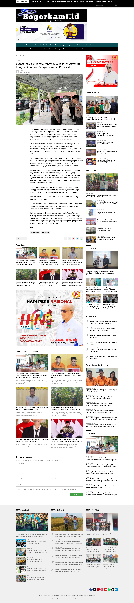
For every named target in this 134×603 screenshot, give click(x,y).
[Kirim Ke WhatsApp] (81, 238)
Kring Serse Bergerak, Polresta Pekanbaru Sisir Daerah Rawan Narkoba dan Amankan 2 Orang (102, 418)
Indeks (23, 5)
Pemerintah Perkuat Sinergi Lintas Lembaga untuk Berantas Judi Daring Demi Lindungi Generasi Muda (106, 161)
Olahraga (62, 45)
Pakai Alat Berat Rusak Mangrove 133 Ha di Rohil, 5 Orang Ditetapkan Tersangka (100, 397)
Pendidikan (75, 49)
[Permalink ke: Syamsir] (17, 71)
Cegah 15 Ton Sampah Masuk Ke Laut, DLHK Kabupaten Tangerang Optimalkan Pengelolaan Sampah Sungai (68, 549)
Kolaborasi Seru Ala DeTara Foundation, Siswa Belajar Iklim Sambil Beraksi (101, 196)
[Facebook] (91, 589)
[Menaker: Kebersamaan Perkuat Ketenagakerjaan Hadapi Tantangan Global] (102, 105)
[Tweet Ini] (69, 238)
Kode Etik (48, 595)
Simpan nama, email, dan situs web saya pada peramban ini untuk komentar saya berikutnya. (47, 489)
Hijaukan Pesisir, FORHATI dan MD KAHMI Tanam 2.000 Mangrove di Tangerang (68, 556)
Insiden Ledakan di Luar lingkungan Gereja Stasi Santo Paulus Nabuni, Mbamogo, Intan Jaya (110, 566)
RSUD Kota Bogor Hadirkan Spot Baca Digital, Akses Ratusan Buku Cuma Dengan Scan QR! (110, 306)
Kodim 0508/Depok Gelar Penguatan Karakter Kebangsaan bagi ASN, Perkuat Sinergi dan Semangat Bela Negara (110, 549)
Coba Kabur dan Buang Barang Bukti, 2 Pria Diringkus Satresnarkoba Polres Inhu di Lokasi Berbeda (49, 262)
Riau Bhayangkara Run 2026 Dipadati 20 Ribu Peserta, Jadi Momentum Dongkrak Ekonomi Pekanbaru (37, 551)
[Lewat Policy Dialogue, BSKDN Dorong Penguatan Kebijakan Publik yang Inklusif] (91, 152)
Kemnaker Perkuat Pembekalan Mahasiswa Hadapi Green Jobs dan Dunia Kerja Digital (107, 134)
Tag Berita (71, 45)
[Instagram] (101, 589)
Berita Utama (28, 45)
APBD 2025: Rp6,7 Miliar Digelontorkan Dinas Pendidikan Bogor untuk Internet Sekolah (105, 229)
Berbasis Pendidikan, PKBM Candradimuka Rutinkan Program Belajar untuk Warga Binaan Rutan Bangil (107, 238)
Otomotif (53, 45)
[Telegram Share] (77, 238)
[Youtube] (105, 589)
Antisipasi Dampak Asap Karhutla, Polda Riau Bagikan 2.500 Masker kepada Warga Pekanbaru (50, 1)
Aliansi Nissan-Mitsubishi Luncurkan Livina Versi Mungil (103, 350)
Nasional (20, 49)
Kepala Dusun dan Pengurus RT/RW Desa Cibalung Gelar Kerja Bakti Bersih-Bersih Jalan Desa (69, 563)
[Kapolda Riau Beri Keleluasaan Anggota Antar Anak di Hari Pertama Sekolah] (91, 212)
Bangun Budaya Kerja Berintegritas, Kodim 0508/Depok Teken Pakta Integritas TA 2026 (93, 566)
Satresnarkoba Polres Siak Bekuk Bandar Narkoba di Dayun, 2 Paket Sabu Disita (99, 404)
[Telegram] (116, 589)
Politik (45, 45)
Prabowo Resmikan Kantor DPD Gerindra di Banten (103, 336)
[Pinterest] (98, 589)
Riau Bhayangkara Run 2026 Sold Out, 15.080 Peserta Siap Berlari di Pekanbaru (36, 569)
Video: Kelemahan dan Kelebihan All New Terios (103, 343)
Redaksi (56, 595)
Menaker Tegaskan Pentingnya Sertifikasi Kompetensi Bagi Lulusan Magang (107, 125)
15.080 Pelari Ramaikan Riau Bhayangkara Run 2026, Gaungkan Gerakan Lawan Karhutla (31, 535)
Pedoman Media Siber (79, 595)
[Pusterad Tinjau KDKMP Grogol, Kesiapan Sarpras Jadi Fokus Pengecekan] (102, 522)
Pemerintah (41, 49)
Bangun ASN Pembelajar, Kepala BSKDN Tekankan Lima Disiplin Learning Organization (107, 143)
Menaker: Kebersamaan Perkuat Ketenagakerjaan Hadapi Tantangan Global (100, 118)
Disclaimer (92, 595)
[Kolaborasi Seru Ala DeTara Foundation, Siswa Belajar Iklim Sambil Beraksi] (102, 182)
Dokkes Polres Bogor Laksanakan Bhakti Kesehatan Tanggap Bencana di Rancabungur (93, 306)
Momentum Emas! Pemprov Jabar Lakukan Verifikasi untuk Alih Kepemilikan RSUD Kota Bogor (100, 273)
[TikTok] (112, 589)
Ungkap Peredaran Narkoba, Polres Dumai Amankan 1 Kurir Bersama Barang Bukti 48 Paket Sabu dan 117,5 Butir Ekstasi (26, 262)
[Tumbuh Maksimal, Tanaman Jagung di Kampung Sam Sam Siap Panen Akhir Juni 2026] (26, 274)
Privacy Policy (65, 595)
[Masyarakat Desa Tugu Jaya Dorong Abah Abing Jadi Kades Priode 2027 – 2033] (49, 274)
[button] (116, 5)
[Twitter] (94, 589)
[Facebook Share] (65, 238)
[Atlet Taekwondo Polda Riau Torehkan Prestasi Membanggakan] (21, 543)
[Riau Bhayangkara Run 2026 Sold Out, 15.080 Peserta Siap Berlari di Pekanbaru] (21, 569)
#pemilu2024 (35, 232)
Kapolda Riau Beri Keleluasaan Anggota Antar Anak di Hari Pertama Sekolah (107, 212)
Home (19, 45)
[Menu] (17, 5)
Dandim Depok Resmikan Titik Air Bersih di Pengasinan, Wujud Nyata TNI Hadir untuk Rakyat (93, 549)
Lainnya (92, 45)
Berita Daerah (30, 49)
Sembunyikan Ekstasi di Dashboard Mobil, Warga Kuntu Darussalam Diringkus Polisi (72, 262)
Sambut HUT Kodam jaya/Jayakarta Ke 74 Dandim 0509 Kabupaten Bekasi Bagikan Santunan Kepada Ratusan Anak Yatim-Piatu (103, 322)
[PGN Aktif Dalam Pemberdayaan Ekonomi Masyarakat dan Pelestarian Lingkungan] (67, 522)
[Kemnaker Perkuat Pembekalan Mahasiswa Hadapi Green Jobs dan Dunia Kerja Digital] (91, 134)
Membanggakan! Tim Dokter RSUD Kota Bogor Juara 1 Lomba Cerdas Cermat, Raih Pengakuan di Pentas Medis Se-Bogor (110, 289)
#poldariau (45, 232)
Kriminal (38, 45)
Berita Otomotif (82, 45)
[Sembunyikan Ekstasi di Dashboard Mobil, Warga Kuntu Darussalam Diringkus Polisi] (72, 253)
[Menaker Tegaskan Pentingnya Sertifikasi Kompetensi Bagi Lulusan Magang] (91, 125)
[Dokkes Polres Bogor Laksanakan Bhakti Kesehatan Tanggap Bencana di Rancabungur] (93, 298)
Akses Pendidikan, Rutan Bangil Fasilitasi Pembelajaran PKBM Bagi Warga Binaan (107, 203)
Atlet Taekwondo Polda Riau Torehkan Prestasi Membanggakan (36, 542)
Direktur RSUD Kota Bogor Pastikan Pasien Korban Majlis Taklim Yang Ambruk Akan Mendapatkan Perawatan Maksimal (93, 289)
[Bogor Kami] (51, 16)
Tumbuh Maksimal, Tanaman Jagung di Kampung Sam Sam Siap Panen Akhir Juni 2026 (26, 284)
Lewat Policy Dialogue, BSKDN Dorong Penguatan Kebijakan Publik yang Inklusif (107, 152)
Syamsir (22, 71)
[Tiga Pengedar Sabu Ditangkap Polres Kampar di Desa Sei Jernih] (102, 377)
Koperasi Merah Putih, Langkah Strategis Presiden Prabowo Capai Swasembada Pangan (72, 284)
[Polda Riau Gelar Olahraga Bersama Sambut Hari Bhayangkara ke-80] (21, 561)
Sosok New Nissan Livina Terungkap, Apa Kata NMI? (103, 357)
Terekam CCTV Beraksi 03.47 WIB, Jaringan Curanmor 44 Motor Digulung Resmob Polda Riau (100, 411)
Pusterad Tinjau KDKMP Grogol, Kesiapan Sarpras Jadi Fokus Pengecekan (99, 534)
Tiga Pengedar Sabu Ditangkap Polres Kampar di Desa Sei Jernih (102, 329)
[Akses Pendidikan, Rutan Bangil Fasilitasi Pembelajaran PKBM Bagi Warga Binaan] (91, 203)
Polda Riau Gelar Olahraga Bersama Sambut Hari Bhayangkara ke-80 (36, 560)
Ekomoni (66, 49)
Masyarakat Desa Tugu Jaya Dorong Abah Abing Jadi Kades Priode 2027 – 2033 (49, 284)
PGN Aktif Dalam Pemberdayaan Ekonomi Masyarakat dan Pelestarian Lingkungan (69, 535)
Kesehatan (85, 49)
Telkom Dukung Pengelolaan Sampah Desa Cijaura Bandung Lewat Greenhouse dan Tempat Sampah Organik (69, 542)
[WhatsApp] (109, 589)
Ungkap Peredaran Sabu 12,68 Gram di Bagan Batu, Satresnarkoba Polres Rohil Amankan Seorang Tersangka (101, 425)
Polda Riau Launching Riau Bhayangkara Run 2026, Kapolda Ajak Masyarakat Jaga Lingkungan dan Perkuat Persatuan (37, 578)
